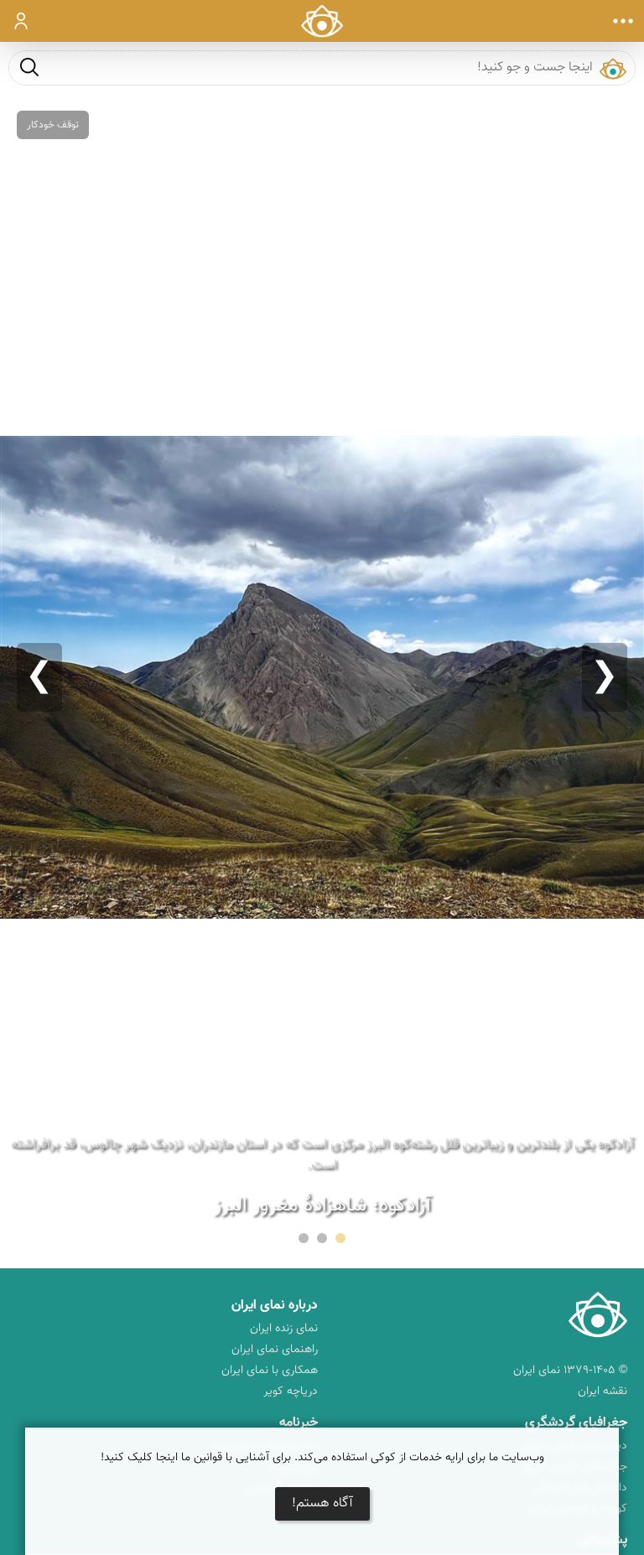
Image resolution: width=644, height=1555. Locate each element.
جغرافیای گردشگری (576, 1422)
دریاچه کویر (290, 1391)
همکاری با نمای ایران (269, 1370)
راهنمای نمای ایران (274, 1349)
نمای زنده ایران (284, 1328)
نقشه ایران (602, 1391)
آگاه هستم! (322, 1503)
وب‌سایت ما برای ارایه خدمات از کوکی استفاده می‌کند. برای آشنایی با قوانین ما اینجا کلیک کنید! (322, 1458)
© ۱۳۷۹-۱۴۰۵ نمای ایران (570, 1370)
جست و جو (29, 66)
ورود (21, 21)
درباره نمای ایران (274, 1305)
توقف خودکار (53, 124)
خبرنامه (298, 1422)
